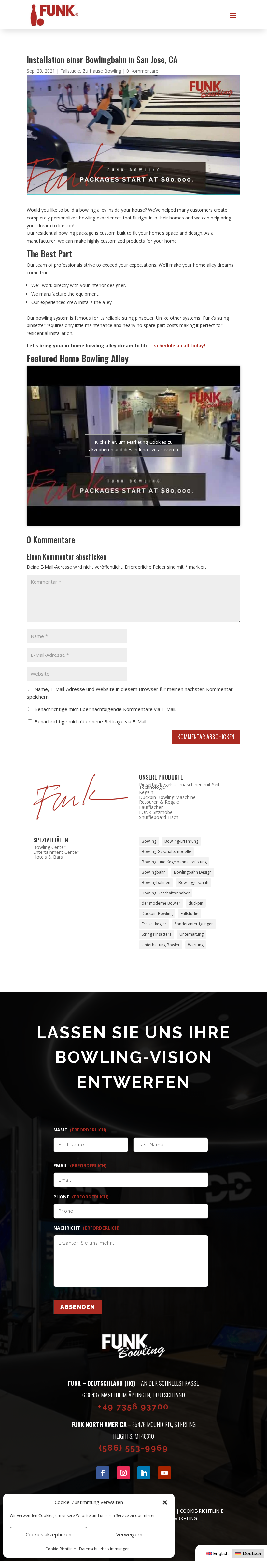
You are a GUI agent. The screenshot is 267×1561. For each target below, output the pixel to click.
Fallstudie (70, 71)
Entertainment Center (55, 852)
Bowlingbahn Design (193, 872)
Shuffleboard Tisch (158, 817)
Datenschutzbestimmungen (104, 1549)
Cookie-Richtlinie (60, 1549)
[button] (165, 1502)
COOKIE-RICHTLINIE (201, 1511)
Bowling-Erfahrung (181, 841)
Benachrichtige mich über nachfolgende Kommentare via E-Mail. (105, 709)
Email (80, 1166)
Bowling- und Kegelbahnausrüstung (174, 862)
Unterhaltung (191, 934)
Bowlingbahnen (156, 882)
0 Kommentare (142, 71)
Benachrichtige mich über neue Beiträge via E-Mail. (91, 721)
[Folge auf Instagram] (123, 1472)
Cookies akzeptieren (48, 1534)
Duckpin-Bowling (157, 913)
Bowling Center (49, 847)
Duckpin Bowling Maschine (167, 797)
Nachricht (86, 1228)
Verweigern (129, 1534)
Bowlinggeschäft (193, 882)
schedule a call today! (179, 345)
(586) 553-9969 (133, 1448)
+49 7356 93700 (133, 1406)
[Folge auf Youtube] (164, 1472)
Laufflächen (151, 807)
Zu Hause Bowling (102, 71)
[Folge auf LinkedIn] (143, 1472)
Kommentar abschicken (205, 737)
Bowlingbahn (154, 872)
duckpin (196, 903)
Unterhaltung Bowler (161, 944)
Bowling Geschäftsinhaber (166, 893)
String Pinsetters (156, 934)
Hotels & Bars (48, 857)
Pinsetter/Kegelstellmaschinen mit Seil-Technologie (180, 785)
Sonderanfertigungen (194, 924)
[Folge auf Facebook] (102, 1472)
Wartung (196, 944)
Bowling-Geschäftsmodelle (166, 851)
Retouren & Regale (159, 802)
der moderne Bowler (161, 903)
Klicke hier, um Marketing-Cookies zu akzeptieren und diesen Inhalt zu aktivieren (133, 446)
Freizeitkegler (154, 924)
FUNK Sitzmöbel (156, 812)
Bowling (149, 841)
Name (79, 1130)
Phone (81, 1197)
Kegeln (146, 792)
